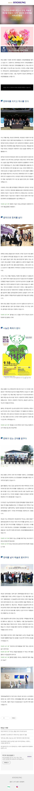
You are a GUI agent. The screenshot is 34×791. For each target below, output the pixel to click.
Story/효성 (13, 19)
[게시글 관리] (8, 718)
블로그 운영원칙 (20, 782)
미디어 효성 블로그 (8, 755)
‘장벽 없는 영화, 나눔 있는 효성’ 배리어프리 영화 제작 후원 (15, 738)
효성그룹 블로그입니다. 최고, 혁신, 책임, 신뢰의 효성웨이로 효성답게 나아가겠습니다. (13, 758)
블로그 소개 (12, 782)
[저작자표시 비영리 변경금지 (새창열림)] (19, 718)
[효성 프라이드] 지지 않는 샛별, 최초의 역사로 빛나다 (14, 731)
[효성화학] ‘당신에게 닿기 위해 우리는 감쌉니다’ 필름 (14, 734)
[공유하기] (6, 718)
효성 (7, 728)
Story (2, 728)
